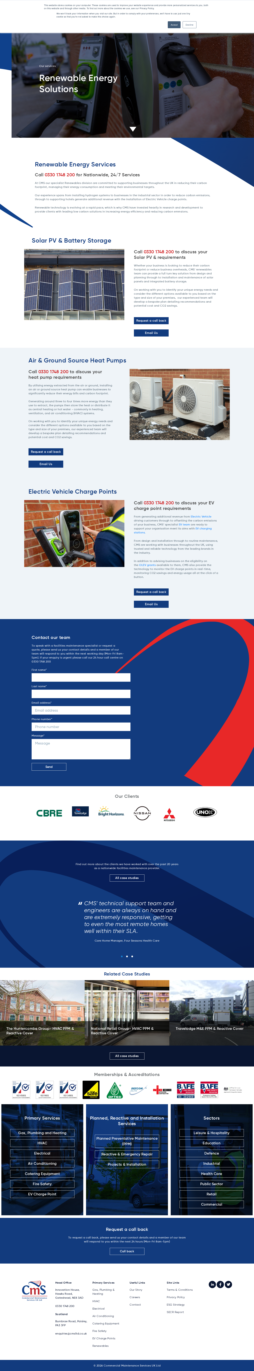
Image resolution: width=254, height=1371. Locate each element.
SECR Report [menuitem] (175, 1312)
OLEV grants (147, 565)
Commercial (211, 1204)
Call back (127, 1251)
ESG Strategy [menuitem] (176, 1304)
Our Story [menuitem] (136, 1289)
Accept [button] (174, 24)
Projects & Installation (127, 1164)
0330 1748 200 (64, 1306)
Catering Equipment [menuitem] (105, 1323)
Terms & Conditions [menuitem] (180, 1289)
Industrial (211, 1163)
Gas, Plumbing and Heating (42, 1133)
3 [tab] (132, 956)
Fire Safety (42, 1184)
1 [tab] (122, 956)
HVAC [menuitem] (96, 1301)
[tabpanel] (127, 919)
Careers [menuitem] (135, 1297)
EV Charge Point (42, 1194)
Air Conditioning (42, 1163)
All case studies (127, 878)
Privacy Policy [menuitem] (176, 1297)
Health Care (211, 1174)
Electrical (42, 1153)
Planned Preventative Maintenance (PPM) (127, 1141)
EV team (184, 524)
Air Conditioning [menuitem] (103, 1316)
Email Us (151, 333)
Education (211, 1143)
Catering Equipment (42, 1174)
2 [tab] (127, 956)
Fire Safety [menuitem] (99, 1331)
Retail (212, 1194)
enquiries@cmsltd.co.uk (71, 1333)
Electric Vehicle (201, 516)
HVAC (42, 1143)
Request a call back (151, 321)
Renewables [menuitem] (100, 1345)
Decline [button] (190, 24)
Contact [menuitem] (135, 1304)
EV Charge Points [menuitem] (103, 1338)
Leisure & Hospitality (212, 1133)
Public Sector (211, 1184)
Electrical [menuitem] (98, 1308)
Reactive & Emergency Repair (127, 1154)
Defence (211, 1153)
